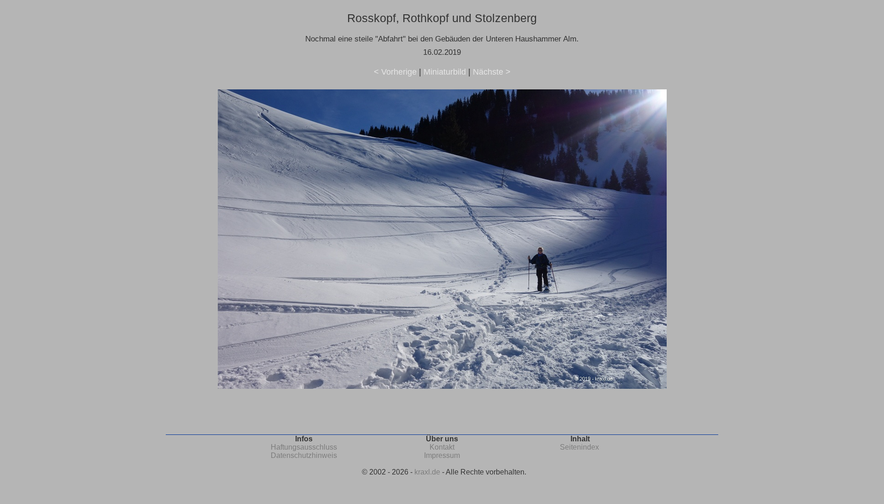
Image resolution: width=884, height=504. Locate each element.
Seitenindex (579, 447)
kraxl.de (427, 472)
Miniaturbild (445, 71)
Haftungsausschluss (304, 447)
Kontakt (442, 447)
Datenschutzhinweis (304, 455)
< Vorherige (395, 71)
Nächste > (492, 71)
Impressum (442, 455)
